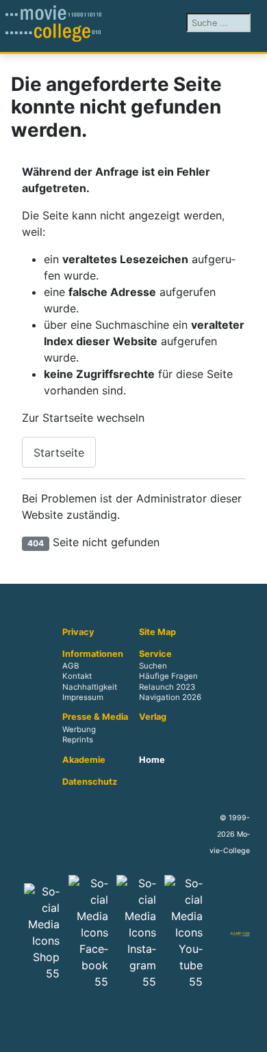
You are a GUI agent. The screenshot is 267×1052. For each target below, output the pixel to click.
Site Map (157, 632)
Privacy (78, 632)
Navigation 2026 (170, 697)
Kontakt (77, 677)
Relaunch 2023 (167, 687)
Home (152, 760)
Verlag (152, 717)
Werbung (79, 729)
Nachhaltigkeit (89, 687)
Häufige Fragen (168, 677)
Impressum (82, 697)
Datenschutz (89, 782)
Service (155, 654)
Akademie (83, 760)
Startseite (59, 452)
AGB (70, 666)
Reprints (77, 739)
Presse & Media (95, 717)
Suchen (153, 666)
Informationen (92, 654)
